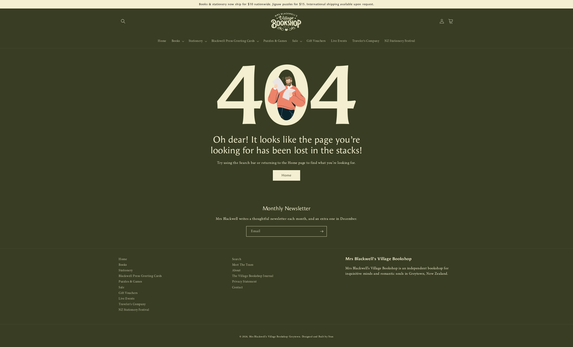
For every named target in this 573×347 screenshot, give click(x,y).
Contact (237, 287)
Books (123, 265)
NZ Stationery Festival (134, 310)
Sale (121, 287)
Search (236, 259)
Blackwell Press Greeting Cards (140, 276)
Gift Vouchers (128, 293)
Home (286, 175)
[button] (123, 21)
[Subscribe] (322, 231)
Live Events (127, 298)
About (236, 270)
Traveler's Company (132, 304)
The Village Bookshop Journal (253, 276)
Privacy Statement (244, 281)
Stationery (126, 270)
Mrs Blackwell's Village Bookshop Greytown (274, 337)
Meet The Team (242, 265)
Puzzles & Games (130, 281)
